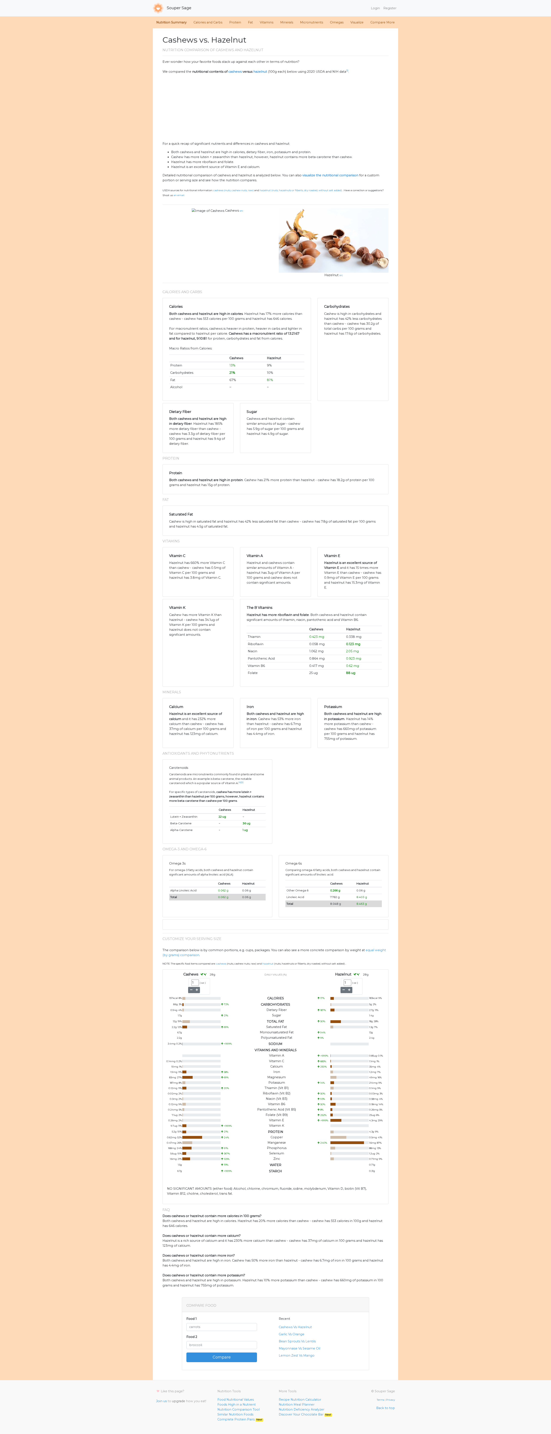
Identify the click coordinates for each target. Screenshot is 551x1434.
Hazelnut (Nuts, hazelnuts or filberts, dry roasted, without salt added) (301, 190)
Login (375, 8)
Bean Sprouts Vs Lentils (297, 1341)
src (241, 210)
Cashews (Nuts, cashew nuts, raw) (233, 190)
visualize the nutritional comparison (330, 175)
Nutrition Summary (171, 22)
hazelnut (260, 72)
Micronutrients (311, 22)
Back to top (385, 1408)
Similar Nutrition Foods (235, 1414)
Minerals (286, 22)
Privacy (390, 1399)
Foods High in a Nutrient (236, 1404)
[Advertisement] (275, 108)
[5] (242, 782)
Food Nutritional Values (235, 1400)
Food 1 (191, 1319)
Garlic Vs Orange (291, 1334)
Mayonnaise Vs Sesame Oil (299, 1348)
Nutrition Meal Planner (296, 1404)
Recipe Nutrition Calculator (300, 1400)
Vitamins (266, 22)
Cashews (232, 210)
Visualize (357, 22)
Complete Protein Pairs (239, 1419)
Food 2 (191, 1337)
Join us (161, 1401)
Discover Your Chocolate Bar (305, 1414)
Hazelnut (331, 275)
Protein (235, 22)
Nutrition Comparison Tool (238, 1409)
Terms (380, 1399)
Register (389, 8)
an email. (179, 195)
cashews (235, 72)
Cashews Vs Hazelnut (295, 1327)
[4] (239, 782)
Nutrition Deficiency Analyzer (301, 1409)
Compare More (382, 22)
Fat (250, 22)
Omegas (337, 22)
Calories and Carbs (207, 22)
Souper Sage (178, 8)
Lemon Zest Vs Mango (296, 1355)
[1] (347, 70)
